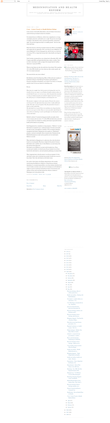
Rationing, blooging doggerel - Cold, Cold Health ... (74, 377)
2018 (67, 251)
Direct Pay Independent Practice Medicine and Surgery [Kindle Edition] (73, 159)
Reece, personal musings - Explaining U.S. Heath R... (74, 338)
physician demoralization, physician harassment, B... (74, 307)
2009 (67, 271)
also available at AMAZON (70, 188)
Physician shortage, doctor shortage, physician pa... (73, 315)
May (69, 289)
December (70, 273)
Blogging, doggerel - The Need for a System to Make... (75, 319)
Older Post (59, 186)
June (69, 287)
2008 (67, 410)
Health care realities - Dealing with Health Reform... (75, 295)
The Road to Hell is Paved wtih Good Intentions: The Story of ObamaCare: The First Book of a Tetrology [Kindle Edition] (73, 79)
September (70, 280)
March (69, 403)
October (70, 278)
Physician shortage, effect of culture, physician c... (73, 292)
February (70, 405)
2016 (67, 256)
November (70, 276)
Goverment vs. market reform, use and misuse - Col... (75, 299)
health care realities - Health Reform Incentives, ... (73, 350)
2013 (67, 262)
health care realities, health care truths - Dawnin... (74, 358)
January (70, 407)
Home (44, 186)
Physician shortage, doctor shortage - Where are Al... (73, 342)
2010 (67, 269)
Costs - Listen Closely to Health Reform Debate (74, 397)
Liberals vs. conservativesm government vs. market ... (73, 334)
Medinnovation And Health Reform (55, 9)
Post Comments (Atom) (38, 189)
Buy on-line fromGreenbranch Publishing (70, 180)
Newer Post (29, 186)
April (69, 400)
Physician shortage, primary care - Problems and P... (75, 311)
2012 (67, 265)
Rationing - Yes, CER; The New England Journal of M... (74, 369)
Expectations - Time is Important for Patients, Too (74, 362)
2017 (67, 254)
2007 (67, 412)
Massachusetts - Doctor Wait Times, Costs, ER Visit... (73, 365)
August (69, 282)
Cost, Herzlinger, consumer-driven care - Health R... (75, 303)
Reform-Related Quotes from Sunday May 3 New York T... (74, 381)
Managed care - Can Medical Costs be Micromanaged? (74, 373)
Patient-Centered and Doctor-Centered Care (74, 389)
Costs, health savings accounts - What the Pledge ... (74, 346)
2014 (67, 260)
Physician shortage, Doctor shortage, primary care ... (73, 385)
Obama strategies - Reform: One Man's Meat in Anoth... (74, 330)
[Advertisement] (58, 21)
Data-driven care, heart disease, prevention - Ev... (74, 323)
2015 (67, 258)
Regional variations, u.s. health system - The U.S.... (74, 327)
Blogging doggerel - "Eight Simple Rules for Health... (73, 354)
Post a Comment (30, 183)
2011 (67, 267)
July (69, 284)
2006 (67, 414)
